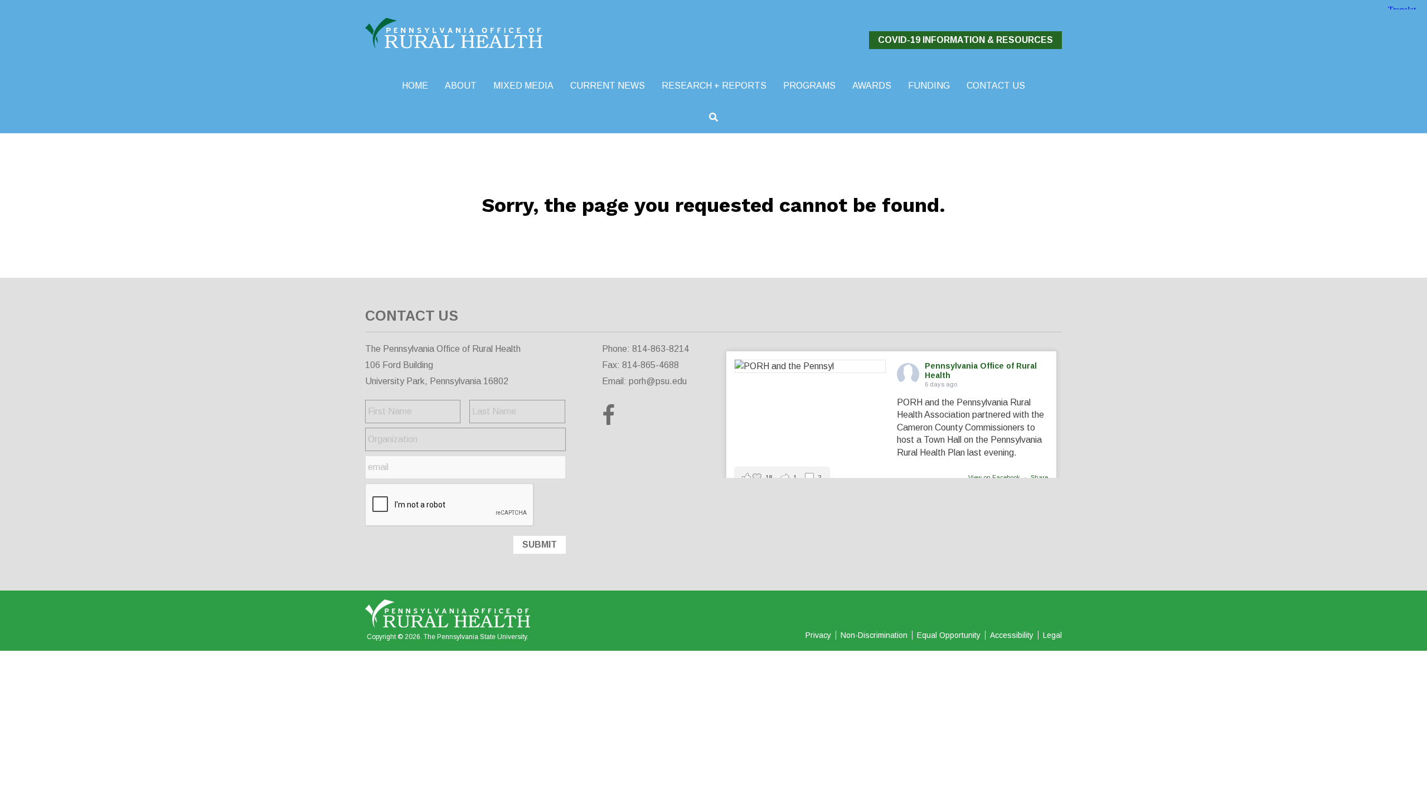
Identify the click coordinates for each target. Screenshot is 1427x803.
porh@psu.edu (658, 381)
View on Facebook (995, 477)
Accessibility (1011, 635)
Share (1039, 477)
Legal (1052, 635)
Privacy (818, 635)
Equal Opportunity (949, 635)
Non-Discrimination (874, 635)
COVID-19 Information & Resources (965, 40)
